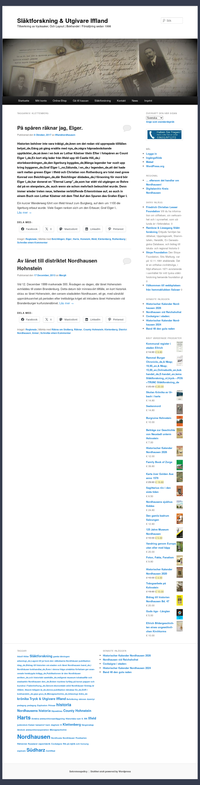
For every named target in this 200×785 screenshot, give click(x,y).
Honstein (85, 239)
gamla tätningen (61, 656)
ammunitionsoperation (37, 729)
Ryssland (33, 743)
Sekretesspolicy (78, 771)
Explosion (42, 705)
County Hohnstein (93, 329)
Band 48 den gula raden (160, 328)
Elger (69, 239)
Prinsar (51, 705)
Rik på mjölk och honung (76, 743)
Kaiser (31, 724)
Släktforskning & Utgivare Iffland (62, 20)
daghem (55, 724)
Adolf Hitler (23, 656)
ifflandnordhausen (65, 135)
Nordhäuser (69, 737)
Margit (62, 275)
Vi (61, 724)
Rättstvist (22, 743)
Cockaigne (56, 743)
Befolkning (72, 699)
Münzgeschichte (58, 729)
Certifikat (50, 750)
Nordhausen (33, 736)
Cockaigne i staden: (158, 316)
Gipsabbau (56, 711)
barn (48, 724)
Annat (35, 333)
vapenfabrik (44, 743)
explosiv (21, 750)
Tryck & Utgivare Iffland (47, 698)
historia (63, 704)
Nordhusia (56, 737)
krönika (23, 698)
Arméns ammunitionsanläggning (48, 718)
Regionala (31, 239)
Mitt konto (41, 100)
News (135, 100)
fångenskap (88, 724)
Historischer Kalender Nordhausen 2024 (127, 668)
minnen (82, 699)
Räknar (78, 329)
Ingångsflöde (154, 158)
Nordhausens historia (34, 710)
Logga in (151, 153)
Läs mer (24, 212)
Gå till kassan (80, 100)
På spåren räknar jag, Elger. (50, 127)
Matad (149, 162)
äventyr (91, 699)
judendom (22, 724)
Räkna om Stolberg (62, 329)
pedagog (21, 705)
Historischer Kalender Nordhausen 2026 (127, 655)
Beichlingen (58, 239)
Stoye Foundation (157, 252)
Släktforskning (41, 656)
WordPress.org (155, 166)
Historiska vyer (73, 718)
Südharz (36, 749)
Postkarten (81, 737)
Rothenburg (118, 239)
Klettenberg (104, 239)
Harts (76, 239)
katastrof (40, 724)
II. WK (85, 718)
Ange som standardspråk (160, 121)
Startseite (23, 100)
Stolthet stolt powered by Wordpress (110, 771)
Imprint (148, 100)
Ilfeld (94, 239)
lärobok (21, 729)
